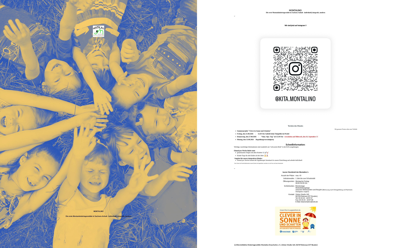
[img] (98, 31)
